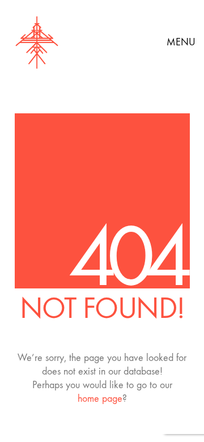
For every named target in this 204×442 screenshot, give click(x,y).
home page (100, 399)
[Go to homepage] (36, 42)
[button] (181, 42)
